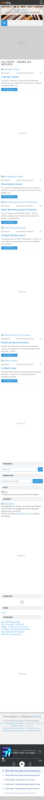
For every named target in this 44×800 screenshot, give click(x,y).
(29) (12, 624)
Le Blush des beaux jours (13, 235)
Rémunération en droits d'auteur (15, 728)
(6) (15, 629)
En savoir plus (9, 89)
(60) (10, 622)
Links (3, 612)
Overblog (36, 716)
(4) (11, 634)
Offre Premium (33, 728)
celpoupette (21, 513)
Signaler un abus (17, 726)
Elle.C (22, 10)
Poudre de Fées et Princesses (15, 342)
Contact (39, 723)
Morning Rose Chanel (11, 184)
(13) (14, 626)
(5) (12, 631)
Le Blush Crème (8, 368)
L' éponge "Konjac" (10, 76)
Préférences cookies (34, 731)
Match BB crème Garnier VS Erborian (19, 209)
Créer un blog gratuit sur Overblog (11, 723)
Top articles (30, 723)
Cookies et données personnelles (13, 731)
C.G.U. (28, 726)
